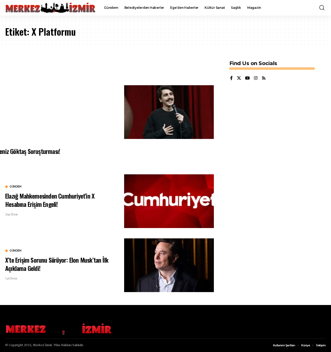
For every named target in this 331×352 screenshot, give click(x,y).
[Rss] (264, 78)
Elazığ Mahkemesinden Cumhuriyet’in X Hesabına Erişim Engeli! (49, 199)
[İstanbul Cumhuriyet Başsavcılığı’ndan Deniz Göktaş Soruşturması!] (169, 112)
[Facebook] (231, 78)
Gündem (15, 186)
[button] (322, 7)
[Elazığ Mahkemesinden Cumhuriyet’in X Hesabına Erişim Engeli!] (169, 201)
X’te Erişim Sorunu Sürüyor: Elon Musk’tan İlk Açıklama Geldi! (56, 263)
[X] (239, 78)
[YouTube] (247, 78)
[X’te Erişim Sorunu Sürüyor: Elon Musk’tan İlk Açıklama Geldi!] (169, 265)
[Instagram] (255, 78)
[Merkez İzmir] (50, 7)
